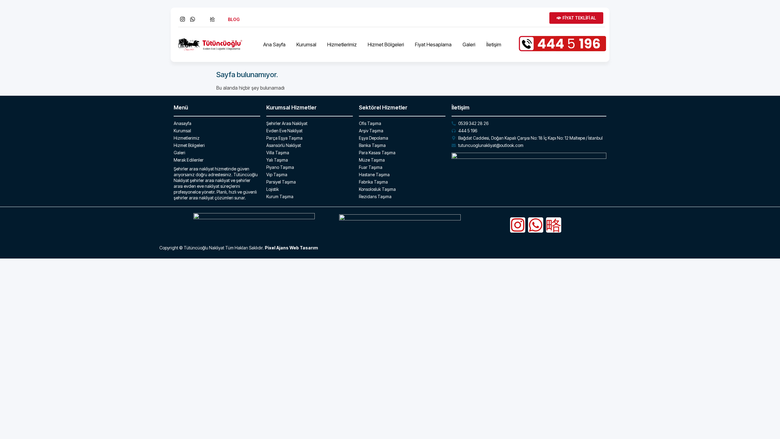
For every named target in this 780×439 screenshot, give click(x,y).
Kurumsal (306, 44)
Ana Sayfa (274, 44)
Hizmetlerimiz (342, 44)
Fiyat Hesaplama (433, 44)
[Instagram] (517, 225)
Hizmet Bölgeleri (386, 44)
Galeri (469, 44)
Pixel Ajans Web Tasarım (291, 247)
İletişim (493, 44)
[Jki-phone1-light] (553, 225)
